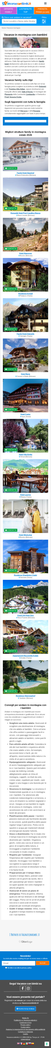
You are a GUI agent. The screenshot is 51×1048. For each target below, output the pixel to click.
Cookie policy (25, 1027)
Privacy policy (25, 1025)
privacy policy (27, 968)
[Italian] (27, 1044)
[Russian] (29, 1044)
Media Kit (25, 1018)
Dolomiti (42, 86)
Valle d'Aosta (27, 92)
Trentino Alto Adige (17, 89)
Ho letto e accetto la (19, 968)
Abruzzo (24, 111)
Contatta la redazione (25, 1032)
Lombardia (30, 94)
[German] (24, 1044)
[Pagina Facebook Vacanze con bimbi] (22, 989)
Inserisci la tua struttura (26, 1009)
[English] (18, 1044)
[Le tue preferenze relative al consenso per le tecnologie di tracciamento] (47, 1044)
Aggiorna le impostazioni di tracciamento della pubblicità (25, 1029)
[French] (21, 1044)
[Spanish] (32, 1044)
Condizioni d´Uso (25, 1022)
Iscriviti (42, 963)
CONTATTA (11, 168)
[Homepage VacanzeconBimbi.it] (16, 3)
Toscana (36, 111)
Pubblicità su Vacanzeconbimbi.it (25, 1020)
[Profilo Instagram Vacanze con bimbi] (28, 989)
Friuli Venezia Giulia (13, 97)
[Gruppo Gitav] (25, 941)
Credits (25, 1034)
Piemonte (9, 94)
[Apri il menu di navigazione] (45, 3)
